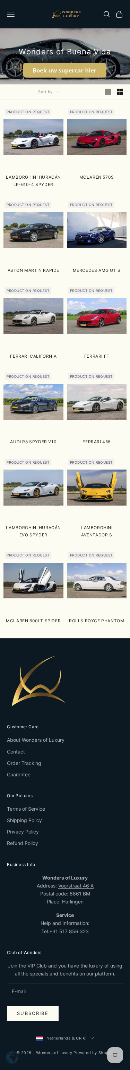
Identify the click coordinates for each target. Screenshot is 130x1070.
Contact (16, 752)
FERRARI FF (96, 356)
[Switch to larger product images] (108, 91)
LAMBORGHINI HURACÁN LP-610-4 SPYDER (33, 181)
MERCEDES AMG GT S (97, 270)
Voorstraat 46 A (76, 886)
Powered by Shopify (93, 1052)
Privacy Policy (23, 832)
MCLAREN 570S (96, 177)
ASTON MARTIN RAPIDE (33, 270)
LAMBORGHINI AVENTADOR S (97, 531)
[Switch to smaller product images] (120, 91)
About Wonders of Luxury (35, 740)
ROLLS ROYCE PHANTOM (96, 620)
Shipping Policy (24, 820)
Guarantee (19, 774)
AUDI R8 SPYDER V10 (33, 441)
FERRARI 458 (97, 441)
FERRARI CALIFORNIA (33, 356)
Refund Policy (22, 843)
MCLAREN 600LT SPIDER (33, 620)
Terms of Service (26, 809)
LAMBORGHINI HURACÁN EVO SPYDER (33, 531)
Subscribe (33, 1013)
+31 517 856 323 (69, 931)
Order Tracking (24, 763)
